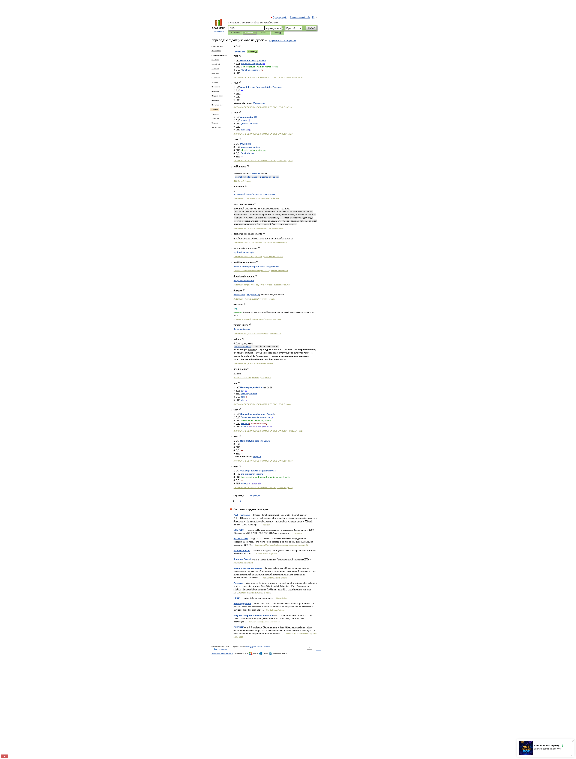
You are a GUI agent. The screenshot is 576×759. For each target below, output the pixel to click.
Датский (215, 82)
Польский (215, 100)
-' (250, 299)
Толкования (235, 33)
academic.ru (219, 32)
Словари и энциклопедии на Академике (253, 22)
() (277, 87)
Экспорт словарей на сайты (222, 653)
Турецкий (215, 114)
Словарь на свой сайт (300, 17)
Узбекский (215, 118)
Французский (216, 51)
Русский (215, 109)
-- (246, 377)
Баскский (215, 73)
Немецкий (215, 91)
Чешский (215, 123)
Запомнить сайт (280, 17)
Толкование (239, 51)
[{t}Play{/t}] (240, 56)
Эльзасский (216, 127)
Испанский (216, 87)
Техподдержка (250, 647)
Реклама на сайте (263, 647)
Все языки (215, 60)
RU (313, 17)
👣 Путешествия (220, 649)
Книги (263, 33)
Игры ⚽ (277, 33)
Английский (216, 64)
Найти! (311, 28)
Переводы (249, 33)
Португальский (217, 105)
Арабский (215, 69)
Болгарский (216, 78)
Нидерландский (217, 96)
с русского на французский (282, 40)
